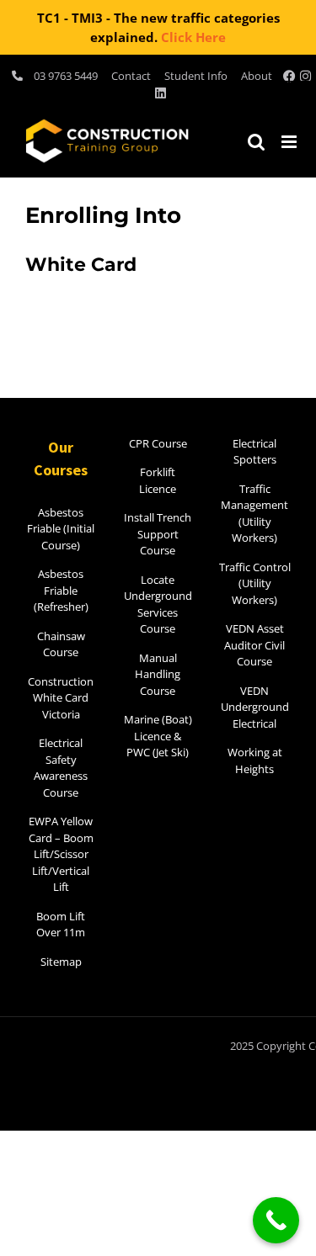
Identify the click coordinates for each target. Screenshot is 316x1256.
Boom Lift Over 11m (60, 925)
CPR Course (158, 443)
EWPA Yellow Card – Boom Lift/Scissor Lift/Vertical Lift (61, 853)
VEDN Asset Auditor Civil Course (254, 645)
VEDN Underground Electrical (255, 707)
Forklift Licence (157, 480)
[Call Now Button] (276, 1220)
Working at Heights (255, 760)
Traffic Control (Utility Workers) (255, 583)
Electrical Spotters (254, 452)
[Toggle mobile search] (256, 142)
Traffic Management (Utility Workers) (254, 513)
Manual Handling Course (157, 674)
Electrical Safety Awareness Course (61, 767)
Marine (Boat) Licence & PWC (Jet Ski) (158, 736)
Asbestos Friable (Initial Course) (60, 529)
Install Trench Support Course (157, 534)
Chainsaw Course (61, 644)
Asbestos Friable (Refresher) (61, 590)
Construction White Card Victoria (61, 698)
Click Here (193, 37)
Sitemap (61, 961)
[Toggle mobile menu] (290, 142)
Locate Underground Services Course (158, 604)
